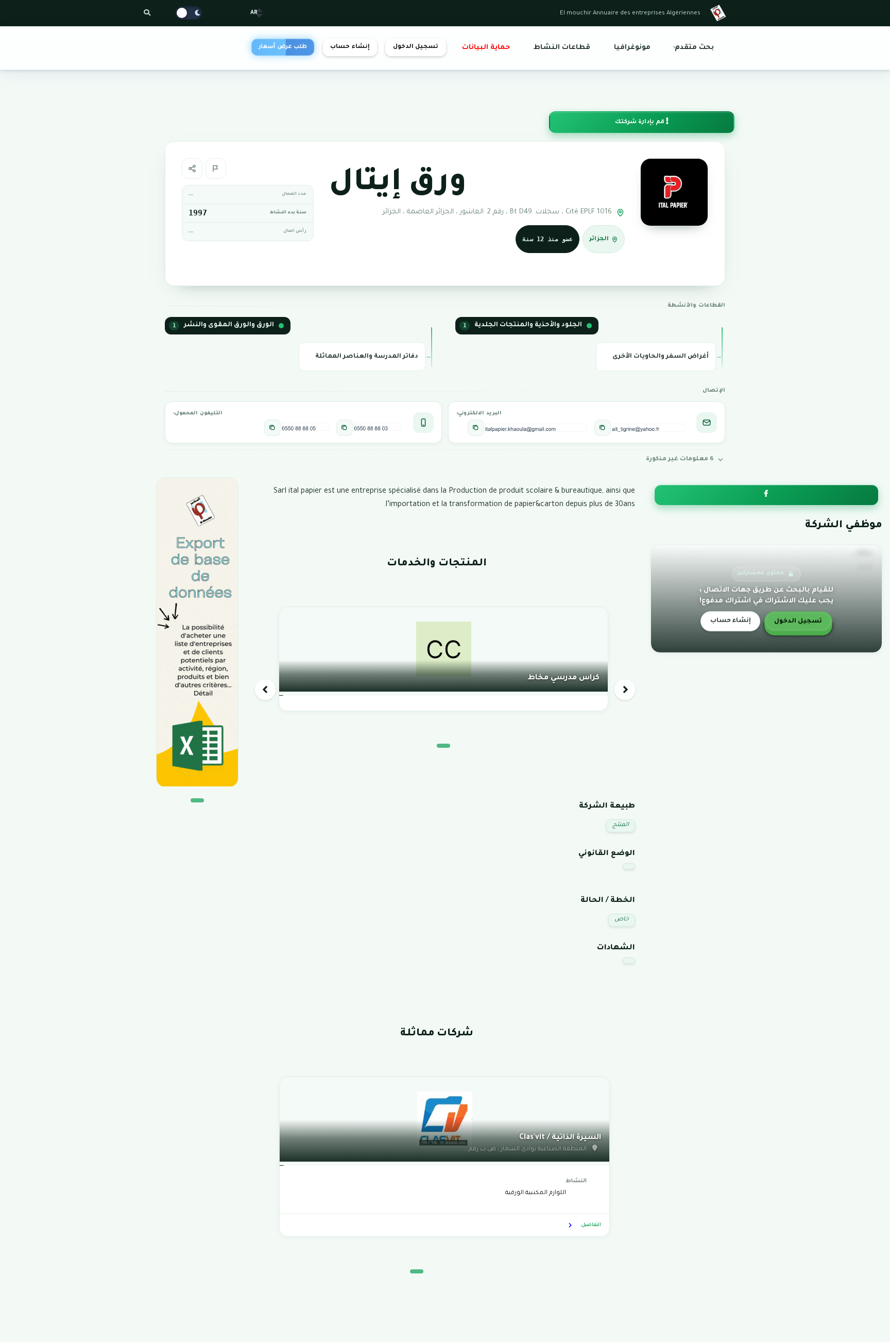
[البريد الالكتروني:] (602, 428)
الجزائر (599, 240)
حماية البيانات (486, 48)
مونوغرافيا (632, 48)
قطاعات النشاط (562, 48)
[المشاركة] (192, 168)
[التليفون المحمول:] (344, 428)
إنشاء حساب (349, 47)
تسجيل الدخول (415, 47)
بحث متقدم (694, 48)
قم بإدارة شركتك (640, 122)
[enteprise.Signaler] (216, 168)
